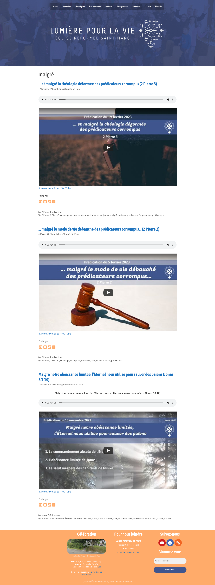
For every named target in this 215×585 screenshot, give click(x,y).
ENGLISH (158, 6)
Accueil (56, 6)
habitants (77, 518)
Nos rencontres (95, 6)
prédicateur (132, 215)
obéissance (138, 518)
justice (106, 215)
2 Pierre (45, 212)
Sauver (160, 518)
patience (122, 215)
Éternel (68, 518)
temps (151, 215)
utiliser (167, 518)
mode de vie (104, 360)
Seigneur (143, 215)
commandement (56, 518)
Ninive (124, 518)
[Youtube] (162, 542)
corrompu (64, 215)
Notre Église (80, 6)
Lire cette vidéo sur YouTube (55, 188)
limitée (109, 518)
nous (130, 518)
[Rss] (178, 542)
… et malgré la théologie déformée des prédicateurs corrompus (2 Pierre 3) (97, 83)
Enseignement (122, 6)
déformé (98, 215)
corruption (75, 215)
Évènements (137, 6)
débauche (86, 360)
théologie (159, 215)
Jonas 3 (101, 518)
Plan (99, 567)
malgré (113, 215)
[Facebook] (170, 542)
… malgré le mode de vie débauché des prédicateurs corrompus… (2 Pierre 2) (98, 229)
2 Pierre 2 (54, 360)
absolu (45, 518)
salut (154, 518)
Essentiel (108, 6)
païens (148, 518)
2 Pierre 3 (54, 215)
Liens (149, 6)
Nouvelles (67, 6)
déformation (87, 215)
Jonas (44, 515)
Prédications (56, 212)
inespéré (87, 518)
